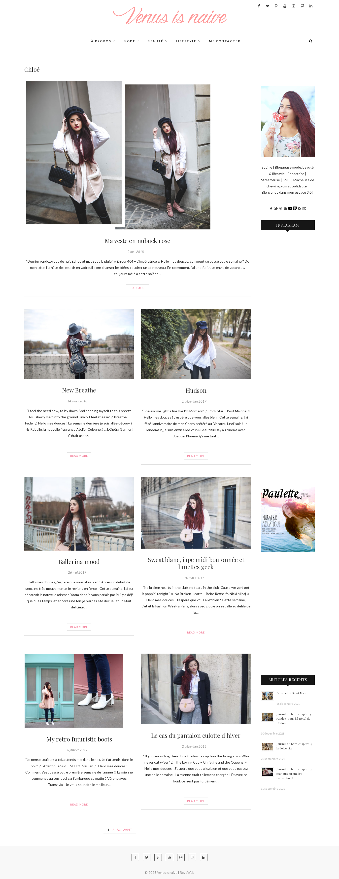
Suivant (124, 830)
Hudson (196, 390)
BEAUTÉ (155, 41)
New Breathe (79, 390)
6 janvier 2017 (77, 750)
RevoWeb (187, 873)
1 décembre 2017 (194, 401)
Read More (137, 287)
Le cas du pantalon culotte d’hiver (196, 735)
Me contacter (224, 41)
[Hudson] (196, 344)
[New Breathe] (79, 344)
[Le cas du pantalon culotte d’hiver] (196, 689)
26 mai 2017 (77, 572)
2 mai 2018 (136, 252)
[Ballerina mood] (79, 514)
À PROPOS (101, 41)
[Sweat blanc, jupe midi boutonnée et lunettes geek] (196, 513)
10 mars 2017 (194, 578)
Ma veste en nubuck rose (137, 241)
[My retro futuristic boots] (79, 691)
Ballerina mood (79, 561)
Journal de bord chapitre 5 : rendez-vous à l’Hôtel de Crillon (294, 718)
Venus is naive (43, 38)
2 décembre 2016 (194, 746)
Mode (129, 41)
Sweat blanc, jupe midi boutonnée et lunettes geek (196, 563)
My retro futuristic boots (79, 739)
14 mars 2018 (77, 401)
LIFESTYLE (186, 41)
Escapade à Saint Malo (291, 693)
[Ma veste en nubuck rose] (137, 155)
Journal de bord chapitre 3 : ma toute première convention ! (294, 773)
